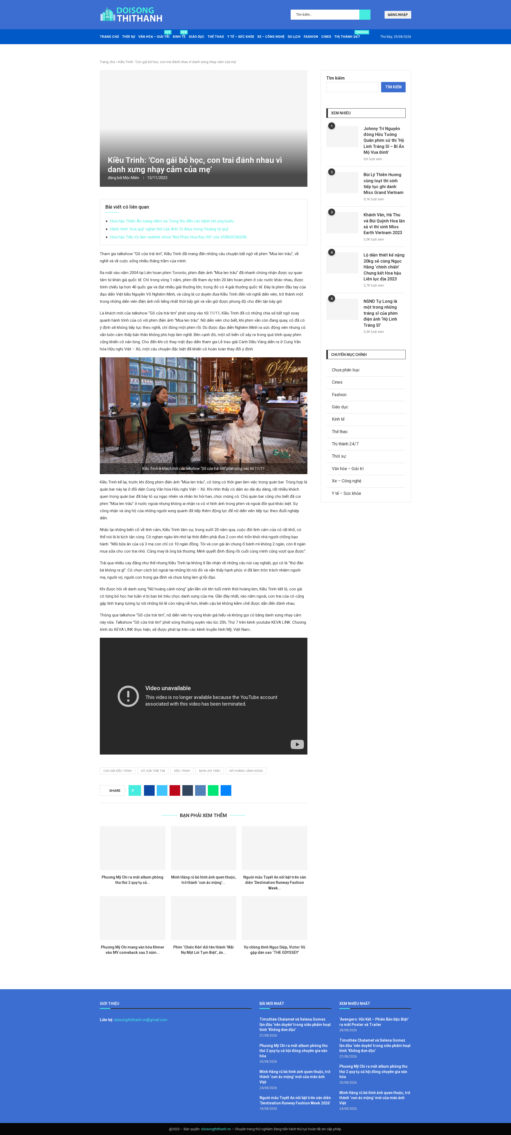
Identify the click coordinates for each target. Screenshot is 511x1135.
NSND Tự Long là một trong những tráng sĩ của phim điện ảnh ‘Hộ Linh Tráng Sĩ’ (381, 313)
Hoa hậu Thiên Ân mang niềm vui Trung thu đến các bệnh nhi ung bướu (172, 221)
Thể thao (216, 37)
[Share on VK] (200, 790)
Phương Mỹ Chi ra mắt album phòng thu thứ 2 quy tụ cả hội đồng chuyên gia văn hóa (293, 1050)
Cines (326, 37)
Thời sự (128, 37)
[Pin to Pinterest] (175, 790)
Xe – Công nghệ (271, 37)
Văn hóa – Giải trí (154, 35)
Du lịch (294, 37)
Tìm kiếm (335, 78)
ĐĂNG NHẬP (398, 15)
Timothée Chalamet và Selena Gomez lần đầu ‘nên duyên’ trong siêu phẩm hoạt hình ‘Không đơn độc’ (295, 1024)
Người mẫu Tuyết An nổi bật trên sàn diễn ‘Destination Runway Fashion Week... (274, 882)
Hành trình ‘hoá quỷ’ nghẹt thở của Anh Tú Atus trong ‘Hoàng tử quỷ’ (169, 229)
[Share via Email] (226, 790)
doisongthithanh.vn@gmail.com (140, 1020)
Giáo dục (196, 37)
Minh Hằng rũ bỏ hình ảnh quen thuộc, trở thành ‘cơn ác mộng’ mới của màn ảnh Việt (294, 1077)
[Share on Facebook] (149, 790)
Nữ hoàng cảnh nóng (246, 771)
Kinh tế (179, 35)
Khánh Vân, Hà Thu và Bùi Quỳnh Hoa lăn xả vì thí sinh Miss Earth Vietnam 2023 (384, 223)
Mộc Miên (131, 178)
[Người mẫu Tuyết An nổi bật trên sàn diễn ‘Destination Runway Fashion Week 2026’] (274, 848)
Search (364, 15)
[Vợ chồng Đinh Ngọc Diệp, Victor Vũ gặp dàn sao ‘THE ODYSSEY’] (274, 918)
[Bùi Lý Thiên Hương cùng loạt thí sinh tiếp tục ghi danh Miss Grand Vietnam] (342, 182)
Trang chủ (109, 37)
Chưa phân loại (345, 369)
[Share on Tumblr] (187, 790)
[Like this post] (136, 790)
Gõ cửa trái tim (153, 771)
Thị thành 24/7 (347, 35)
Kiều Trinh (182, 771)
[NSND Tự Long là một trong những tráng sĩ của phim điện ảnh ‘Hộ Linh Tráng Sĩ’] (342, 309)
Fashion (311, 37)
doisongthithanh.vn (216, 1129)
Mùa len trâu (209, 771)
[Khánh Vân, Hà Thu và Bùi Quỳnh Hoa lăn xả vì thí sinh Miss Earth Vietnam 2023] (342, 222)
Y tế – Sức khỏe (240, 37)
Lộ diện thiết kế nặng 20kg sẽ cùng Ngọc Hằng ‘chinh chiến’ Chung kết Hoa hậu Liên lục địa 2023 (384, 266)
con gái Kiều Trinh (117, 771)
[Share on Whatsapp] (213, 790)
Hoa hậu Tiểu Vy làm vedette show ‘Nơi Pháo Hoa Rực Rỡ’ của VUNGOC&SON (178, 237)
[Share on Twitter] (162, 790)
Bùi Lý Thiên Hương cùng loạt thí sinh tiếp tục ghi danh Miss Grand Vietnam (383, 183)
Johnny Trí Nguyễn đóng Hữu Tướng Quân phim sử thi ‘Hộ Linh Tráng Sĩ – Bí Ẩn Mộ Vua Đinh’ (384, 140)
